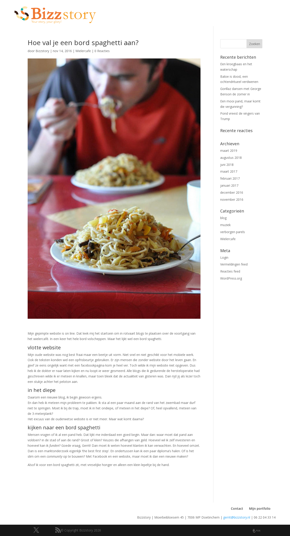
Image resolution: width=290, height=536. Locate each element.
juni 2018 (227, 164)
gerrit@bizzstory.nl (236, 517)
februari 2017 (230, 178)
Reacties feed (230, 271)
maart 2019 (228, 150)
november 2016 (231, 199)
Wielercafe (83, 51)
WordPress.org (231, 278)
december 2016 (231, 192)
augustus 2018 (231, 157)
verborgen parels (232, 232)
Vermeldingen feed (234, 264)
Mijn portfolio (260, 508)
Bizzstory (42, 51)
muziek (225, 225)
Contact (237, 508)
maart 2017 (228, 171)
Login (224, 257)
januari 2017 (229, 185)
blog (223, 218)
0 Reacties (102, 51)
